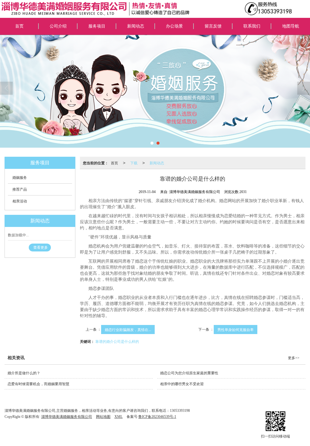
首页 (19, 26)
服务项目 (96, 26)
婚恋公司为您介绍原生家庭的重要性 (189, 373)
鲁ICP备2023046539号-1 (157, 417)
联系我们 (251, 26)
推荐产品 (19, 189)
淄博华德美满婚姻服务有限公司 (66, 417)
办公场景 (174, 26)
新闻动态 (135, 26)
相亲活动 (19, 201)
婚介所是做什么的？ (24, 373)
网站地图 (103, 417)
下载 (133, 162)
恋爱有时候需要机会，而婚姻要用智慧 (38, 384)
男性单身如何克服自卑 (235, 329)
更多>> (293, 358)
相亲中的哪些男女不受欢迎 (182, 384)
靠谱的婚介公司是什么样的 (117, 341)
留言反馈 (213, 26)
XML (118, 417)
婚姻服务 (19, 177)
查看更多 (40, 247)
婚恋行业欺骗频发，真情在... (128, 329)
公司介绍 (58, 26)
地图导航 (290, 26)
